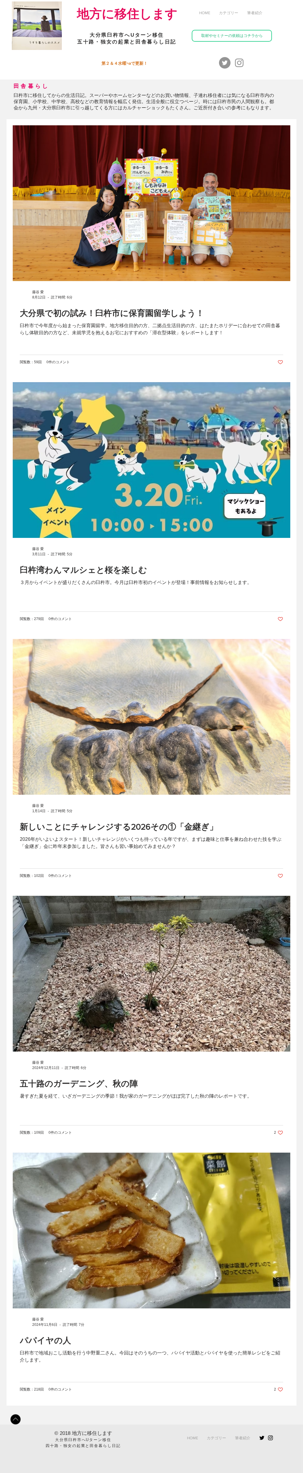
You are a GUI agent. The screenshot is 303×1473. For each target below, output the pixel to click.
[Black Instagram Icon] (270, 1438)
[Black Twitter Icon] (262, 1438)
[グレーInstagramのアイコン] (239, 63)
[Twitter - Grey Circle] (225, 63)
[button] (229, 13)
